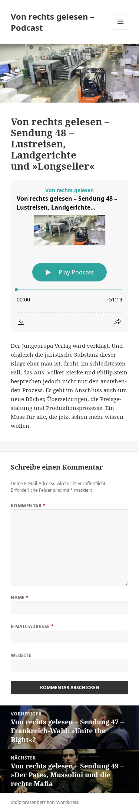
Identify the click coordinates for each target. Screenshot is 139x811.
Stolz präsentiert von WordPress (45, 802)
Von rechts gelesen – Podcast (52, 22)
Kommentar (28, 506)
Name (20, 597)
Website (21, 655)
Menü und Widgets (120, 29)
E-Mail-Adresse (32, 626)
